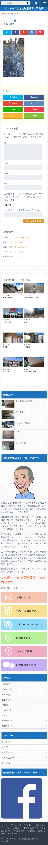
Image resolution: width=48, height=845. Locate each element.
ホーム (5, 825)
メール (8, 173)
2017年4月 (6, 705)
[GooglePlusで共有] (24, 32)
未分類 (6, 763)
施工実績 (8, 757)
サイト (7, 183)
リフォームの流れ (13, 828)
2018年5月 (6, 689)
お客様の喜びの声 (31, 828)
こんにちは (19, 252)
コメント (8, 143)
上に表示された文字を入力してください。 (23, 210)
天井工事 (18, 242)
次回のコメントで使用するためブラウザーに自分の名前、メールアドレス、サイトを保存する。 (23, 197)
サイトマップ (13, 833)
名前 (7, 163)
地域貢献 (7, 752)
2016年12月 (7, 720)
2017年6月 (6, 700)
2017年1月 (6, 715)
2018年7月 (6, 684)
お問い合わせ (36, 3)
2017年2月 (6, 710)
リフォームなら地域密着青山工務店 (24, 8)
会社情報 (31, 831)
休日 (5, 747)
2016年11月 (7, 726)
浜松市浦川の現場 (22, 237)
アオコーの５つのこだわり (22, 825)
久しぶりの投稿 (21, 247)
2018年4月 (6, 694)
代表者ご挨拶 (18, 831)
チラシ (6, 742)
